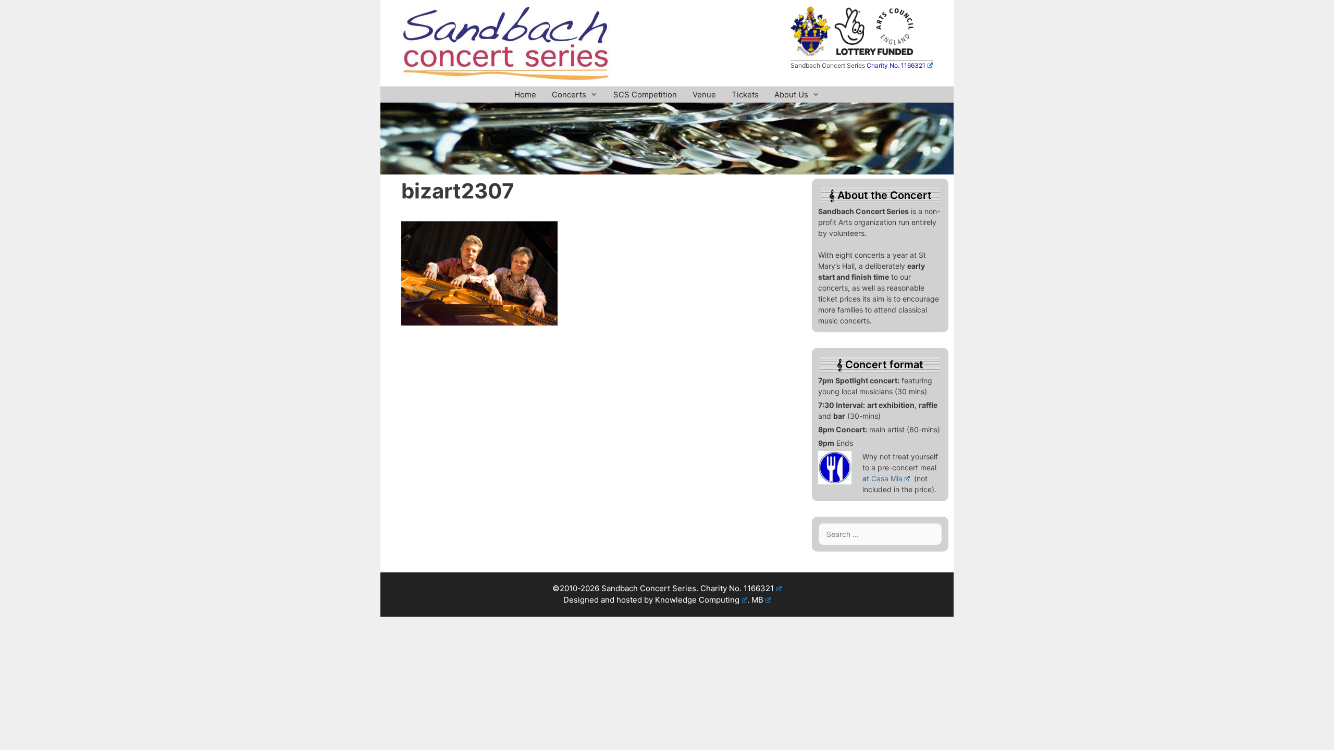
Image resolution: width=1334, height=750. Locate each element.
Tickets (745, 94)
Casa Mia (887, 478)
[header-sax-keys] (667, 171)
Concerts (569, 94)
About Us (791, 94)
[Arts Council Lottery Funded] (875, 53)
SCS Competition (645, 94)
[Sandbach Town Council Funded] (810, 53)
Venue (704, 94)
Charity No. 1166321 (896, 65)
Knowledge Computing (697, 600)
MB (757, 600)
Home (525, 94)
